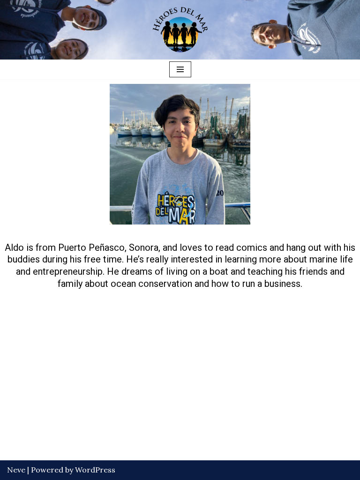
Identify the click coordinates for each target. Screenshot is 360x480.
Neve (16, 469)
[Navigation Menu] (180, 69)
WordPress (95, 469)
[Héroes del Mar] (180, 30)
